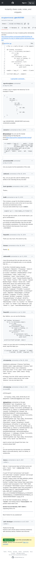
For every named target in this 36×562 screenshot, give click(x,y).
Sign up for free (8, 540)
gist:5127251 (19, 18)
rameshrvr (6, 130)
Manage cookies (21, 553)
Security (15, 551)
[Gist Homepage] (13, 3)
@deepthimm (7, 402)
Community (26, 551)
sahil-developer (8, 521)
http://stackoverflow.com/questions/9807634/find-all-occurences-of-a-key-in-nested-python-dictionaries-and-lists (17, 38)
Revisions (15, 27)
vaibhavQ (6, 173)
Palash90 (6, 234)
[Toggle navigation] (2, 3)
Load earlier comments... (18, 79)
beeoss (5, 460)
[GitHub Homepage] (13, 557)
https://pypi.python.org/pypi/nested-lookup (18, 137)
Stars (27, 27)
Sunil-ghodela (7, 186)
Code (5, 27)
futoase (5, 245)
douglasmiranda (7, 18)
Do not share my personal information (18, 554)
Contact (13, 553)
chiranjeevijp (7, 360)
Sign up (31, 3)
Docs (31, 551)
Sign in (24, 3)
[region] (18, 60)
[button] (24, 24)
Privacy (10, 551)
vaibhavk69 (6, 256)
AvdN (4, 197)
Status (20, 551)
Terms (4, 551)
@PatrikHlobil (7, 134)
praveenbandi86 (8, 160)
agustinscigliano (8, 83)
